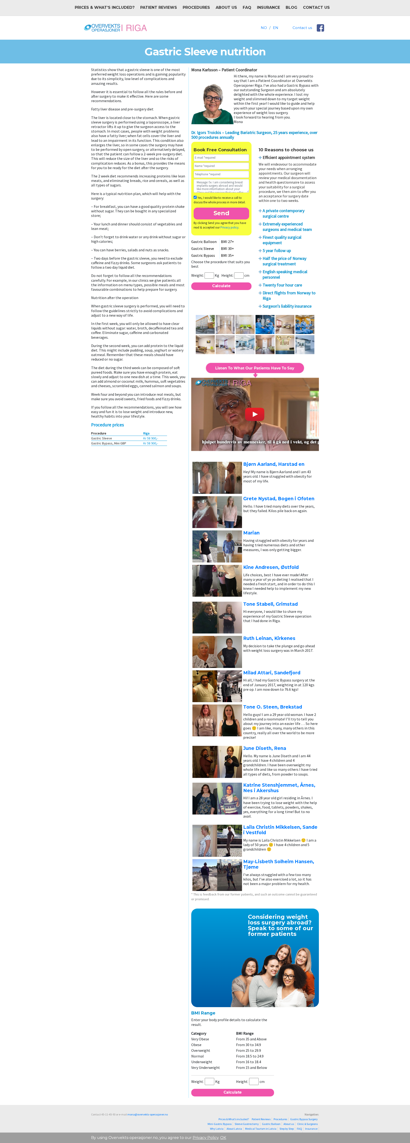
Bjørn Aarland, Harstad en (273, 464)
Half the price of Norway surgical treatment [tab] (284, 261)
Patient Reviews (158, 7)
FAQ (247, 7)
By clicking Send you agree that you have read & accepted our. (220, 225)
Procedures (196, 7)
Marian (251, 533)
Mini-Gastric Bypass (220, 1124)
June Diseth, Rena (264, 748)
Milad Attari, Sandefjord (271, 673)
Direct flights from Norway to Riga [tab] (289, 295)
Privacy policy (229, 227)
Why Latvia (217, 1128)
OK (223, 1137)
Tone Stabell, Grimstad (270, 604)
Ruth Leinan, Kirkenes (269, 638)
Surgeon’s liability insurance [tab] (287, 306)
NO (264, 27)
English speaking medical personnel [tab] (285, 274)
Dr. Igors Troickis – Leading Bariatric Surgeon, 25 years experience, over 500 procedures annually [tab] (254, 134)
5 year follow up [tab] (277, 250)
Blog (291, 7)
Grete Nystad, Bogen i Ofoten (278, 498)
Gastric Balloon (271, 1124)
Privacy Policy (206, 1137)
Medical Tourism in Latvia (260, 1128)
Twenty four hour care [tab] (282, 285)
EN (275, 27)
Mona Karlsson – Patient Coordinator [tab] (224, 69)
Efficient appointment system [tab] (289, 157)
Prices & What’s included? (105, 7)
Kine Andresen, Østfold (271, 567)
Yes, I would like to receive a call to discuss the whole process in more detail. (220, 200)
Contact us (316, 7)
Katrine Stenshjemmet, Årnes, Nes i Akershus (279, 787)
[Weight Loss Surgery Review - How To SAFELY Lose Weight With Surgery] (255, 408)
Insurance (268, 7)
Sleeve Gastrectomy (247, 1124)
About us (226, 7)
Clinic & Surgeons (307, 1124)
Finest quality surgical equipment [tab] (282, 239)
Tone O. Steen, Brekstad (272, 707)
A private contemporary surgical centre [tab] (283, 213)
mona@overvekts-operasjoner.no (147, 1114)
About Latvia (234, 1128)
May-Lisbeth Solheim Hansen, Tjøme (278, 864)
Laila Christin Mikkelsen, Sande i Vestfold (280, 829)
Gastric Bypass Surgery (304, 1119)
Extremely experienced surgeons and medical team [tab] (287, 226)
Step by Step (287, 1128)
